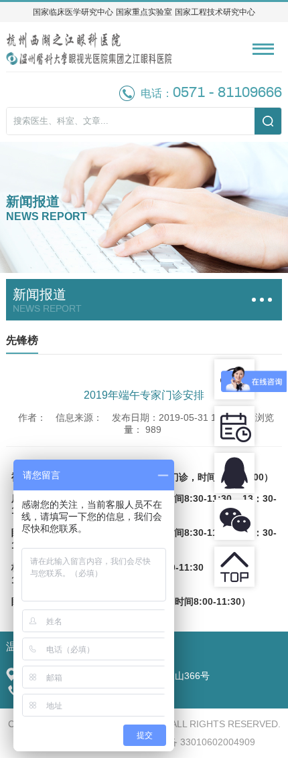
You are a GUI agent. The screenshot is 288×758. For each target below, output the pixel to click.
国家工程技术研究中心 (215, 12)
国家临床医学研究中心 (73, 12)
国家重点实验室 (144, 12)
